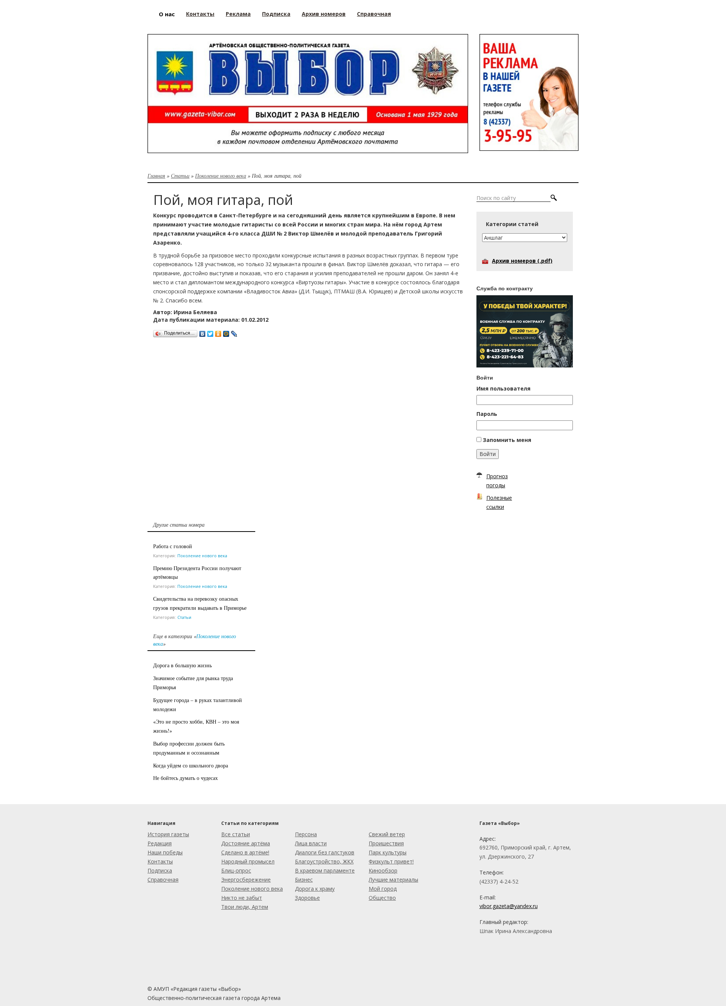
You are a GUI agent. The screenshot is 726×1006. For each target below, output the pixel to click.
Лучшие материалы (393, 879)
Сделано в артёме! (245, 852)
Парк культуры (387, 852)
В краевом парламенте (325, 870)
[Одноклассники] (218, 332)
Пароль (486, 413)
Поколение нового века (220, 175)
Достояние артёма (245, 843)
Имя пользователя (503, 388)
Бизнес (304, 879)
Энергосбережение (246, 879)
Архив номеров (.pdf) (522, 260)
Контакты (160, 861)
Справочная (162, 879)
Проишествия (386, 843)
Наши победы (165, 852)
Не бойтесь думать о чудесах (185, 777)
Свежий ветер (387, 834)
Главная (156, 175)
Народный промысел (248, 861)
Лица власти (311, 843)
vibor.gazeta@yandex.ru (508, 906)
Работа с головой (172, 546)
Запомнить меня (507, 439)
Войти (487, 453)
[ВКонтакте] (202, 332)
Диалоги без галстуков (324, 852)
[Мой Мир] (226, 332)
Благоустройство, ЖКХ (324, 861)
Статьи (180, 175)
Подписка (159, 870)
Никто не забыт (241, 897)
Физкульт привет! (391, 861)
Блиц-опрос (236, 870)
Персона (306, 834)
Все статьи (235, 834)
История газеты (168, 834)
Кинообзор (383, 870)
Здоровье (307, 897)
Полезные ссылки (499, 502)
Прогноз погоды (497, 481)
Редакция (159, 843)
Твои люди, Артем (244, 906)
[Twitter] (210, 332)
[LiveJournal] (234, 332)
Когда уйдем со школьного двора (190, 765)
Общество (382, 897)
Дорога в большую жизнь (182, 665)
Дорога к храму (315, 888)
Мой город (383, 888)
